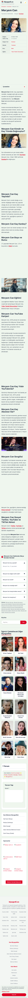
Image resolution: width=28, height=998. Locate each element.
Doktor (5, 932)
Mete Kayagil (6, 826)
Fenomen (22, 925)
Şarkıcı (14, 917)
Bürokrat (14, 929)
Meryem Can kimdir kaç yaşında (18, 609)
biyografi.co (14, 902)
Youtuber (13, 45)
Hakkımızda (14, 972)
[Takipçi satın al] (8, 849)
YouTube (19, 526)
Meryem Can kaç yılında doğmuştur (15, 607)
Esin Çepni (14, 959)
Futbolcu (5, 929)
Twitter (13, 526)
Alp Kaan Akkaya (7, 819)
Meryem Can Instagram (6, 604)
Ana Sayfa (14, 970)
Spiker (5, 935)
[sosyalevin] (19, 849)
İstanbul (13, 41)
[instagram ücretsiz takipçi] (8, 873)
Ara (23, 622)
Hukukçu (14, 925)
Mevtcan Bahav (14, 961)
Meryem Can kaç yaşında (7, 605)
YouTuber (9, 6)
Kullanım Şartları (14, 978)
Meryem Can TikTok (15, 610)
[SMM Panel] (19, 861)
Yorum (7, 788)
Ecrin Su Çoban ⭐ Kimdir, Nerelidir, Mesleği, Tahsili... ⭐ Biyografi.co (13, 774)
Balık (12, 48)
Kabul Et (14, 994)
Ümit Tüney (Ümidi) (8, 833)
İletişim (14, 975)
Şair (14, 932)
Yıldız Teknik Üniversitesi (17, 51)
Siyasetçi (22, 911)
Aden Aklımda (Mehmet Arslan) (11, 829)
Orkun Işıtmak (5, 510)
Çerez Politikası (14, 983)
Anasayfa (3, 6)
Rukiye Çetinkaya (8, 822)
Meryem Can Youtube (10, 612)
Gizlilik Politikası (14, 980)
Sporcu (14, 935)
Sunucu (14, 920)
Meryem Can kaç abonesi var (18, 604)
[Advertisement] (14, 69)
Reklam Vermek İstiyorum (14, 882)
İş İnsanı (22, 917)
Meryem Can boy (9, 602)
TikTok (3, 528)
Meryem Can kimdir (5, 609)
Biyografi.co (8, 2)
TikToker (23, 929)
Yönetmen (22, 932)
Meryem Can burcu (18, 602)
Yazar (5, 917)
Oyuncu (5, 911)
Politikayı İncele (5, 991)
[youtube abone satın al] (8, 861)
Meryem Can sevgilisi (6, 610)
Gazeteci (5, 920)
